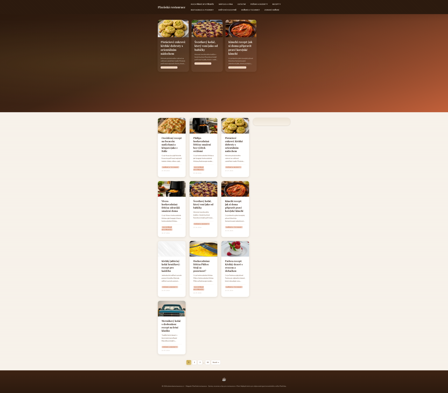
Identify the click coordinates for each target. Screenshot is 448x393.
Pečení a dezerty (259, 4)
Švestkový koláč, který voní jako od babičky (206, 46)
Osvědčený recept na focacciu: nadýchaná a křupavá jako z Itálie (172, 144)
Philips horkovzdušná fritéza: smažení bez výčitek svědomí (202, 144)
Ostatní (242, 4)
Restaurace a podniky (202, 10)
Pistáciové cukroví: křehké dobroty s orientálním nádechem (173, 48)
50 (208, 362)
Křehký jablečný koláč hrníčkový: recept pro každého (171, 265)
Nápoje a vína (226, 4)
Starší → (216, 362)
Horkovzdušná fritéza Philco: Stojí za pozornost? (201, 265)
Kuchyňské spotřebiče (202, 4)
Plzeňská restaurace (171, 7)
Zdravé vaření (271, 10)
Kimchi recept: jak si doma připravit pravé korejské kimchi (240, 48)
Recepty (276, 4)
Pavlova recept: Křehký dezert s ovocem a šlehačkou (234, 265)
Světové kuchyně (227, 10)
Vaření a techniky (250, 10)
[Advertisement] (224, 89)
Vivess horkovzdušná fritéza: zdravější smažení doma (171, 205)
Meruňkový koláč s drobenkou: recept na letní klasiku (171, 325)
